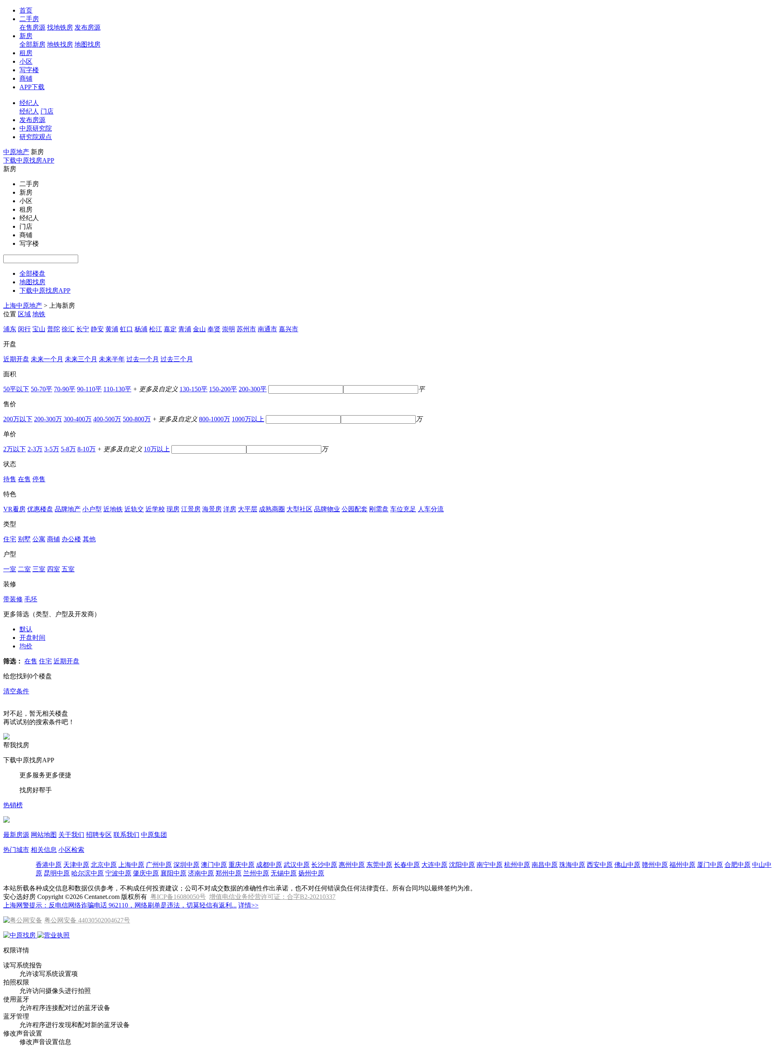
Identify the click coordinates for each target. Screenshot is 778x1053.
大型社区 (299, 509)
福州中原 (682, 864)
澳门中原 (214, 864)
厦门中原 (710, 864)
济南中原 (201, 873)
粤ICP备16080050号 (178, 896)
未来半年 (112, 359)
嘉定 (170, 329)
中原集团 (154, 834)
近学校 (155, 509)
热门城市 (16, 849)
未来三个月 (81, 359)
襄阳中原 (173, 873)
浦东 (9, 329)
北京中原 (104, 864)
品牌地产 (68, 509)
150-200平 (223, 389)
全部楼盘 (32, 273)
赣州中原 (655, 864)
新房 (25, 35)
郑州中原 (229, 873)
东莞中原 (379, 864)
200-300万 (48, 419)
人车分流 (431, 509)
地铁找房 (60, 44)
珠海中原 (572, 864)
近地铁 (113, 509)
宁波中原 (118, 873)
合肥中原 (737, 864)
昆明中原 (57, 873)
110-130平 (117, 389)
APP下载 (32, 87)
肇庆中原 (146, 873)
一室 (9, 569)
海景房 (212, 509)
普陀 (53, 329)
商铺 (25, 78)
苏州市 (246, 329)
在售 (24, 479)
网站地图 (44, 834)
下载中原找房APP (28, 160)
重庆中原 (241, 864)
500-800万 (137, 419)
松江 (155, 329)
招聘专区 (99, 834)
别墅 (24, 539)
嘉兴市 (288, 329)
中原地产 (16, 151)
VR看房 (14, 509)
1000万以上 (248, 419)
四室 (53, 569)
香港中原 (49, 864)
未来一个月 (47, 359)
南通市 (267, 329)
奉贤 (213, 329)
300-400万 (78, 419)
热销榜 (13, 805)
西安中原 (600, 864)
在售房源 (32, 27)
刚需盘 (379, 509)
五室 (68, 569)
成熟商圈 (272, 509)
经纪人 (29, 102)
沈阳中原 (462, 864)
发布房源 (87, 27)
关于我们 (71, 834)
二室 (24, 569)
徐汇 (68, 329)
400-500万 (107, 419)
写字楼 (29, 69)
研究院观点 (35, 136)
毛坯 (30, 599)
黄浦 (111, 329)
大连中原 (434, 864)
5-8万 (68, 449)
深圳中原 (186, 864)
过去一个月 (142, 359)
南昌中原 (545, 864)
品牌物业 (327, 509)
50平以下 (16, 389)
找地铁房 (60, 27)
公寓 (38, 539)
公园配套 (355, 509)
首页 (25, 10)
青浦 (184, 329)
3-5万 (51, 449)
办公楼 (71, 539)
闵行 (24, 329)
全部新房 (32, 44)
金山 (199, 329)
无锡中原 (284, 873)
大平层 (247, 509)
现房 (173, 509)
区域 (24, 314)
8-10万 (86, 449)
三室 (38, 569)
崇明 (228, 329)
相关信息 (44, 849)
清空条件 (16, 691)
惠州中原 (352, 864)
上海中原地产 (22, 305)
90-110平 (89, 389)
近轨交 (134, 509)
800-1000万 (214, 419)
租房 (25, 52)
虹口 (126, 329)
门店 (47, 111)
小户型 (92, 509)
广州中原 (159, 864)
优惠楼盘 (40, 509)
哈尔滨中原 (87, 873)
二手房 (29, 18)
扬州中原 (311, 873)
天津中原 (76, 864)
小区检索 (71, 849)
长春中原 (407, 864)
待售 (9, 479)
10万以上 (157, 449)
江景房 (191, 509)
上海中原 (131, 864)
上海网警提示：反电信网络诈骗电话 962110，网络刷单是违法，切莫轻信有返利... (120, 905)
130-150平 (193, 389)
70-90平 (64, 389)
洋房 (229, 509)
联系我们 (126, 834)
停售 (38, 479)
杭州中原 (517, 864)
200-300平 (253, 389)
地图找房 (87, 44)
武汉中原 (297, 864)
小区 (25, 61)
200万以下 (17, 419)
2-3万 (35, 449)
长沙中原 (324, 864)
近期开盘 (16, 359)
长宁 (82, 329)
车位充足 (403, 509)
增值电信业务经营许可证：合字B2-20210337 (272, 896)
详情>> (248, 905)
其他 (89, 539)
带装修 (13, 599)
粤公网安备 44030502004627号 (87, 920)
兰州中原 (256, 873)
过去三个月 (176, 359)
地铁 (38, 314)
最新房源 (16, 834)
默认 (25, 629)
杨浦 (141, 329)
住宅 (9, 539)
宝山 (38, 329)
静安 (97, 329)
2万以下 (14, 449)
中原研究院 (35, 128)
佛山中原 (627, 864)
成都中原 (269, 864)
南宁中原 (489, 864)
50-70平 (41, 389)
